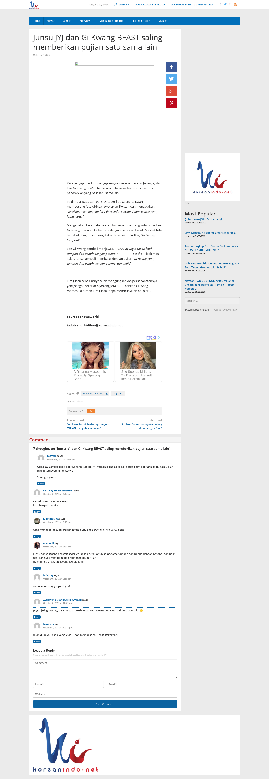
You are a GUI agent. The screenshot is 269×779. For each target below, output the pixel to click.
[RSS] (92, 411)
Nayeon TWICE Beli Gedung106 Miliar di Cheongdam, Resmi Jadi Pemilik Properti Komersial (210, 284)
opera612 (48, 543)
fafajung (48, 575)
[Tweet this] (172, 79)
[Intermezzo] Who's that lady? (203, 219)
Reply (41, 483)
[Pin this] (172, 103)
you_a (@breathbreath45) (58, 490)
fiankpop (48, 624)
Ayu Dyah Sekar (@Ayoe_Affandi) (62, 599)
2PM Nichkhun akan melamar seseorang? (210, 233)
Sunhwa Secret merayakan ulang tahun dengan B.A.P (141, 424)
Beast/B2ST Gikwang (95, 393)
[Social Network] (228, 4)
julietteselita (51, 518)
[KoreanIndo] (34, 4)
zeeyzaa (52, 455)
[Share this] (172, 67)
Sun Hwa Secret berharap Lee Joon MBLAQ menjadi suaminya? (88, 424)
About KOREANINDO (225, 309)
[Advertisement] (48, 124)
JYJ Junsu (118, 393)
